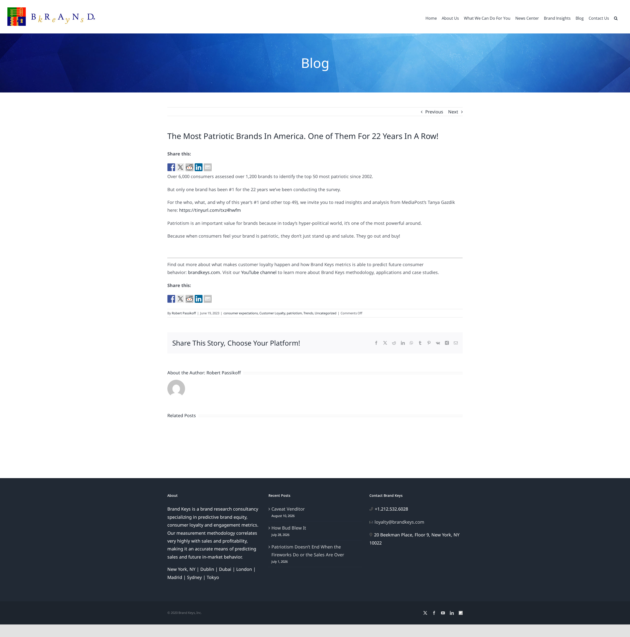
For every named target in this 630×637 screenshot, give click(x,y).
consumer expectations (240, 313)
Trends (308, 313)
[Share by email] (208, 167)
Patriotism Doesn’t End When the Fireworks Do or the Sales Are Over (307, 551)
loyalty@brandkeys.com (399, 522)
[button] (616, 17)
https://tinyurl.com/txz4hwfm (210, 210)
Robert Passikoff (184, 313)
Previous (434, 112)
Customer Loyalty (272, 313)
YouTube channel (259, 272)
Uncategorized (325, 313)
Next (453, 112)
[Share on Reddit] (189, 167)
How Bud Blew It (288, 528)
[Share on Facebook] (171, 167)
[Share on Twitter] (180, 167)
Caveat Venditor (288, 509)
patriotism (294, 313)
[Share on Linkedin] (199, 167)
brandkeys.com (204, 272)
